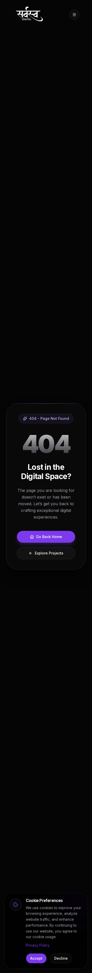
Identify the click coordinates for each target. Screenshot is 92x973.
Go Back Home (49, 536)
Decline (61, 958)
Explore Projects (49, 553)
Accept (36, 958)
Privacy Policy (38, 945)
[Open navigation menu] (74, 14)
